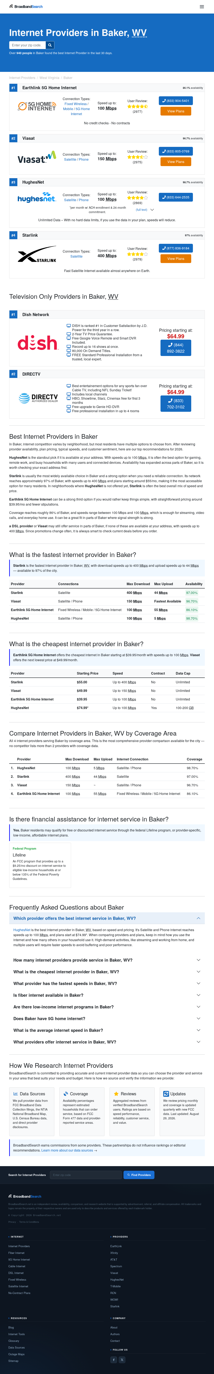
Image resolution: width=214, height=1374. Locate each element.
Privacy (12, 1221)
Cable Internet (16, 1266)
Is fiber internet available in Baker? (48, 995)
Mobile (68, 108)
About (113, 1327)
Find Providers (141, 1175)
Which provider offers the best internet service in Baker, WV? (74, 918)
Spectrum (116, 1266)
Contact (115, 1341)
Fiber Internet (16, 1253)
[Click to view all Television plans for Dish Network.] (38, 342)
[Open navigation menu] (201, 6)
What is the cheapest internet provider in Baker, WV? (66, 972)
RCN (113, 1293)
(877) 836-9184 (177, 248)
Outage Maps (16, 1354)
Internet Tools (16, 1334)
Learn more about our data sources (67, 1150)
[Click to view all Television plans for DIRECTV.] (38, 397)
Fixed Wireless (76, 103)
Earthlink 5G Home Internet (32, 609)
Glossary (13, 1341)
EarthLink (116, 1246)
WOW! (114, 1300)
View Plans (175, 111)
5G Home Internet (80, 111)
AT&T (113, 1259)
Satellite (70, 159)
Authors (115, 1334)
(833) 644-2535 (177, 197)
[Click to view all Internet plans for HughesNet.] (37, 197)
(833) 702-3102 (176, 403)
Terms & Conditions (29, 1221)
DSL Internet (16, 1273)
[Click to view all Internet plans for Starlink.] (37, 253)
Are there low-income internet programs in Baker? (63, 1007)
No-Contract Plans (19, 1293)
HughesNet (20, 618)
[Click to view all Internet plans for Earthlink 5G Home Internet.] (37, 105)
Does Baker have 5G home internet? (49, 1018)
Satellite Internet (18, 1286)
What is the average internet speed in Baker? (58, 1030)
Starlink (17, 592)
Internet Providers (19, 1246)
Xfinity (114, 1253)
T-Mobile (115, 1286)
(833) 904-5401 (177, 100)
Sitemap (13, 1361)
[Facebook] (113, 1359)
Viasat (16, 601)
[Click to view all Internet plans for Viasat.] (37, 156)
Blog (11, 1327)
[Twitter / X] (122, 1359)
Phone (84, 159)
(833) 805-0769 (177, 151)
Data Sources (16, 1347)
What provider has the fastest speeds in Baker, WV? (65, 983)
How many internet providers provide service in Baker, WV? (72, 960)
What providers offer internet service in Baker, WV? (64, 1042)
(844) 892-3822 (176, 348)
